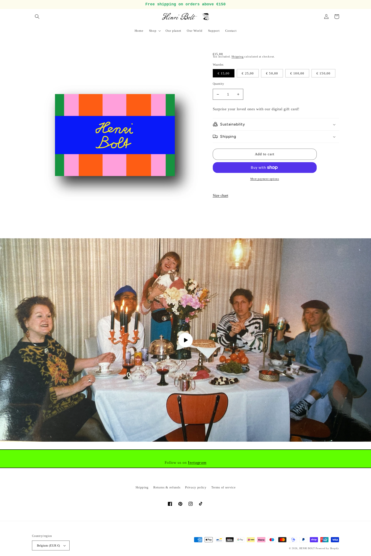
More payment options (264, 178)
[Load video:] (185, 340)
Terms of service (223, 487)
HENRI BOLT (307, 548)
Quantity (218, 83)
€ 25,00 (248, 73)
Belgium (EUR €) (48, 545)
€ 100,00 (297, 73)
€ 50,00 (272, 73)
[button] (37, 16)
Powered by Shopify (327, 548)
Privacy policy (195, 487)
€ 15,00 (224, 73)
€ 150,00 (323, 73)
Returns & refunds (166, 487)
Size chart (220, 195)
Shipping (237, 56)
